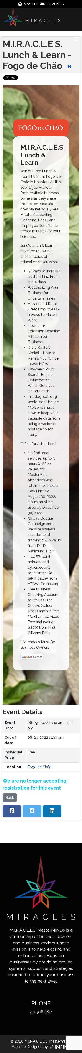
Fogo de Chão (39, 767)
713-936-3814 (41, 1012)
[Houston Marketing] (59, 1047)
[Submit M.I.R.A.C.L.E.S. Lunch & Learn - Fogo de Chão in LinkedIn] (52, 811)
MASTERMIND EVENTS (43, 4)
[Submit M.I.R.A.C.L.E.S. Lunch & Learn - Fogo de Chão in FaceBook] (12, 811)
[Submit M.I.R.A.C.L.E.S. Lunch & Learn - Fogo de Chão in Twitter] (32, 811)
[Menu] (76, 39)
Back (9, 797)
